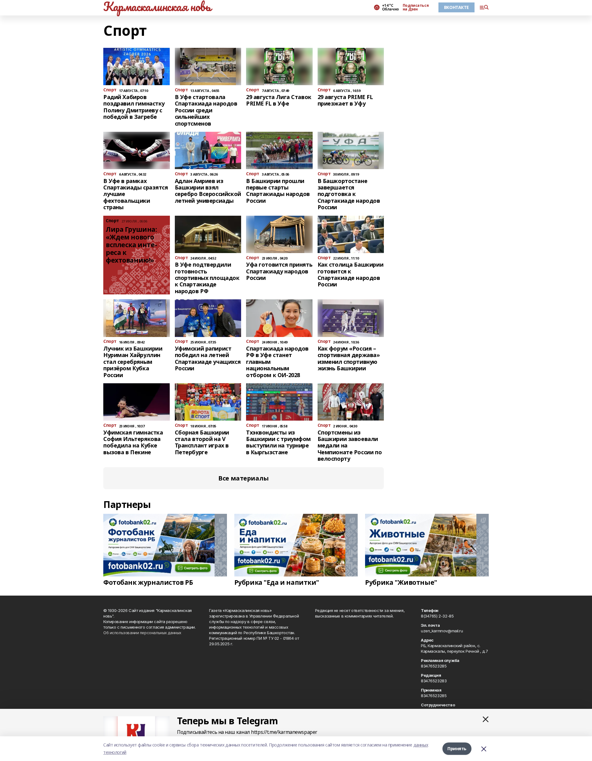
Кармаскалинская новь (157, 6)
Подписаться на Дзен (416, 7)
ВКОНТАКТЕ (456, 7)
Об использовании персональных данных (142, 632)
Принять (457, 748)
